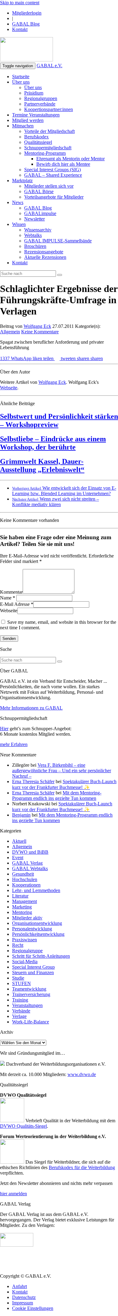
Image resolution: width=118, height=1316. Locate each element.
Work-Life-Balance (30, 1021)
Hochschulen (24, 879)
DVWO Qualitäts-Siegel (23, 1126)
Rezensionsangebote (43, 251)
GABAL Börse (39, 191)
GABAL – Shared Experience (53, 175)
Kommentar (11, 592)
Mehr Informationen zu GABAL (31, 707)
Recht (17, 945)
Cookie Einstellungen (32, 1308)
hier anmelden (13, 1193)
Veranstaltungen (27, 1005)
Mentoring (22, 912)
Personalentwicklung (32, 928)
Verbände (21, 1010)
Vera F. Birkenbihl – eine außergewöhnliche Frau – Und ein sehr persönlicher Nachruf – (61, 770)
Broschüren (35, 246)
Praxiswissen (24, 939)
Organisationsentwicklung (37, 923)
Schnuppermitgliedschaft (47, 147)
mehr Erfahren (14, 744)
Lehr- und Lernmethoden (36, 890)
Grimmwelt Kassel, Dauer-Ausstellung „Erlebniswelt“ (42, 465)
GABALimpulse (40, 213)
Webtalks (33, 235)
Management (24, 901)
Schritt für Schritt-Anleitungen (41, 956)
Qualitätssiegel (38, 142)
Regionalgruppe (27, 950)
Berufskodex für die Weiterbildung (82, 1167)
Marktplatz (22, 180)
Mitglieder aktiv (27, 917)
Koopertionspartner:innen (48, 109)
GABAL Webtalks (30, 868)
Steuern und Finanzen (33, 972)
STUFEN (21, 983)
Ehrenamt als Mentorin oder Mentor (70, 158)
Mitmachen (23, 125)
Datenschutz (24, 1297)
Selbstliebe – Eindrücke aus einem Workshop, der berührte (53, 443)
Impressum (22, 1302)
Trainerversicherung (31, 994)
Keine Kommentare (40, 331)
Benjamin (21, 815)
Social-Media (25, 961)
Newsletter (34, 218)
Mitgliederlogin (26, 13)
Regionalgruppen (40, 98)
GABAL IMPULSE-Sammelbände (58, 240)
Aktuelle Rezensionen (45, 257)
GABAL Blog (26, 23)
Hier (4, 728)
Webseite (8, 387)
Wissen (19, 224)
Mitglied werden (28, 120)
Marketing (22, 906)
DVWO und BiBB (30, 852)
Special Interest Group (33, 967)
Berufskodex (36, 136)
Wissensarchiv (37, 229)
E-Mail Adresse (15, 604)
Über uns (21, 82)
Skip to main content (19, 2)
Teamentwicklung (29, 988)
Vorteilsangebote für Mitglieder (54, 197)
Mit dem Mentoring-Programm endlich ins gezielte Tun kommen (56, 795)
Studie (18, 978)
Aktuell (19, 841)
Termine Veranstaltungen (36, 114)
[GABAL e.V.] (26, 50)
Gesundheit (23, 874)
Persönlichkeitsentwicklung (38, 934)
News (17, 202)
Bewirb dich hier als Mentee (63, 164)
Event (17, 857)
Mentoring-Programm (45, 153)
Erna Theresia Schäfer (33, 781)
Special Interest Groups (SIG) (52, 169)
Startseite (20, 76)
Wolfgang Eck (37, 326)
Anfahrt (19, 1286)
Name (5, 597)
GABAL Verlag (27, 863)
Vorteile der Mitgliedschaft (49, 131)
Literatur (20, 895)
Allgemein (10, 331)
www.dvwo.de (81, 1074)
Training (20, 999)
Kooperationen (26, 884)
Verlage (19, 1016)
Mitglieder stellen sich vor (49, 186)
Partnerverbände (39, 103)
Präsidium (33, 92)
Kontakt (20, 29)
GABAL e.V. (49, 65)
